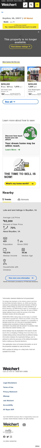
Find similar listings (19, 47)
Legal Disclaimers (10, 383)
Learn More (12, 149)
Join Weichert (8, 401)
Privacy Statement (10, 392)
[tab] (7, 200)
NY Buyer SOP (8, 410)
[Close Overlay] (38, 32)
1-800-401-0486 (21, 371)
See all (9, 101)
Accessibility (8, 405)
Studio (6, 22)
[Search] (31, 4)
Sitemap (6, 396)
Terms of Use (8, 387)
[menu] (37, 4)
